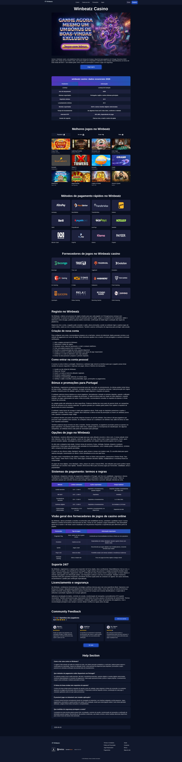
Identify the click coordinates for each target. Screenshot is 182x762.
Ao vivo (80, 134)
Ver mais (91, 645)
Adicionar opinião (121, 618)
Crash (100, 134)
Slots (120, 134)
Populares (60, 134)
